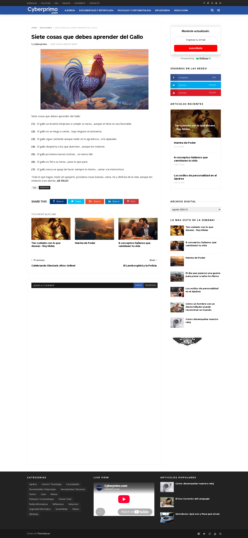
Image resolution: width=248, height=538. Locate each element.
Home (34, 28)
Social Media (61, 509)
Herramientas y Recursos (73, 489)
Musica (54, 494)
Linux (43, 494)
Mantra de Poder (85, 243)
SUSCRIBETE (79, 3)
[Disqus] (94, 330)
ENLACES (66, 3)
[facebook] (204, 3)
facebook (150, 285)
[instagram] (212, 3)
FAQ (56, 3)
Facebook (197, 77)
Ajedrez (69, 10)
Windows (33, 514)
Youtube (197, 93)
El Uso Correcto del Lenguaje (192, 498)
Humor (32, 494)
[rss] (220, 3)
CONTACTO (94, 3)
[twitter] (208, 3)
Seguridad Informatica (40, 509)
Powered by (187, 58)
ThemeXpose (43, 533)
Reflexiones (162, 10)
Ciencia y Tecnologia (51, 484)
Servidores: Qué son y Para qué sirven (197, 514)
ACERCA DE (32, 3)
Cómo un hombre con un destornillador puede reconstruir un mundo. (200, 306)
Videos (75, 509)
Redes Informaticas (38, 504)
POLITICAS (45, 3)
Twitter (197, 85)
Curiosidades (72, 484)
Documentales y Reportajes (95, 10)
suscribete (195, 48)
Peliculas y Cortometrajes (134, 10)
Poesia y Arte (65, 499)
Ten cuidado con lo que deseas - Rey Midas (45, 244)
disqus (138, 285)
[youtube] (216, 3)
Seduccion (180, 10)
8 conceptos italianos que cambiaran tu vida (134, 244)
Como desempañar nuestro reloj (194, 483)
